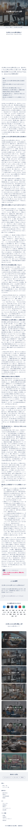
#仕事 (3, 610)
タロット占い (16, 777)
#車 (19, 610)
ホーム (7, 27)
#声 (15, 616)
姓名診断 (4, 809)
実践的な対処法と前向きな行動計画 (11, 91)
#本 (24, 612)
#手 (25, 610)
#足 (16, 610)
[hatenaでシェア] (16, 607)
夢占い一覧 (5, 785)
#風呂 (13, 610)
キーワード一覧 (6, 787)
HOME (4, 815)
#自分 (7, 610)
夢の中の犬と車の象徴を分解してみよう (12, 87)
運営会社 (4, 820)
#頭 (17, 614)
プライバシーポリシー (7, 818)
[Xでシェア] (8, 607)
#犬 (10, 610)
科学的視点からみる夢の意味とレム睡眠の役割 (14, 89)
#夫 (11, 612)
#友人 (21, 612)
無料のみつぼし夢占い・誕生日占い (10, 3)
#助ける (14, 614)
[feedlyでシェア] (24, 607)
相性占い (4, 806)
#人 (7, 614)
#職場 (10, 614)
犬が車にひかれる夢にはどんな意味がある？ (13, 585)
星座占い (22, 777)
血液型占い (5, 805)
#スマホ (3, 614)
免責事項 (4, 817)
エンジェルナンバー (7, 777)
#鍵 (22, 610)
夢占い (11, 27)
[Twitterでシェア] (4, 607)
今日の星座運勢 (6, 796)
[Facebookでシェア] (12, 607)
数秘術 (4, 797)
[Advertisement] (14, 52)
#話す (12, 616)
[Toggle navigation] (23, 3)
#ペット (4, 612)
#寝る (21, 614)
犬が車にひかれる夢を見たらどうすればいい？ (13, 596)
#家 (8, 612)
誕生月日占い (5, 792)
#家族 (14, 612)
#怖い (25, 614)
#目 (17, 612)
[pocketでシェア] (20, 607)
